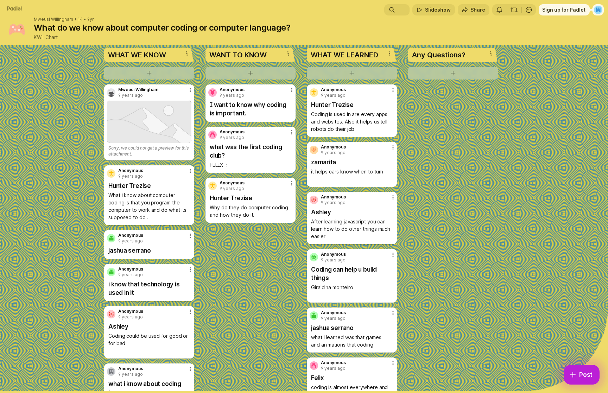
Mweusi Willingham (53, 19)
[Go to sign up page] (598, 9)
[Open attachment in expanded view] (149, 122)
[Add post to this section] (149, 73)
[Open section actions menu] (187, 53)
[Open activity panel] (499, 9)
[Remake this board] (514, 9)
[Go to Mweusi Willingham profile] (111, 92)
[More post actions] (190, 90)
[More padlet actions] (529, 9)
